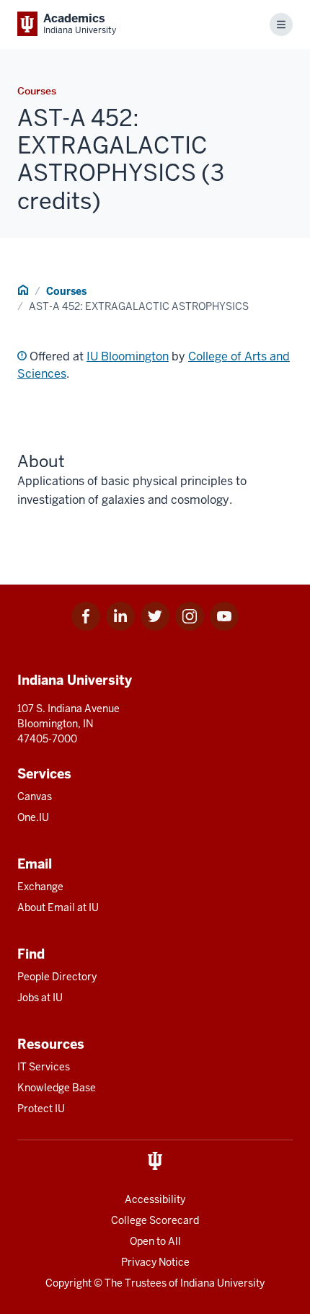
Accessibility (155, 1199)
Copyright (68, 1283)
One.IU (33, 817)
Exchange (40, 886)
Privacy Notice (155, 1262)
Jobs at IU (40, 997)
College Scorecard (155, 1220)
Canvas (34, 796)
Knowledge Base (56, 1087)
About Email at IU (58, 907)
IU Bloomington (128, 356)
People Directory (57, 976)
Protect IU (41, 1108)
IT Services (43, 1066)
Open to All (155, 1241)
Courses (66, 291)
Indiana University (222, 1283)
